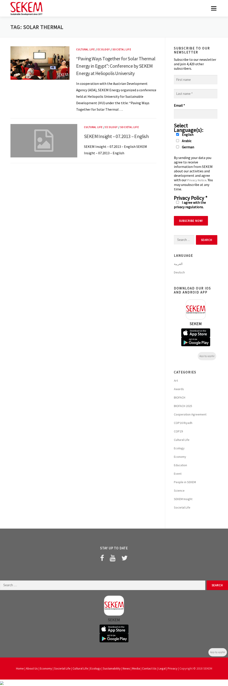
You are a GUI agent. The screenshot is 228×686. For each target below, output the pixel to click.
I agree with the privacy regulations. (190, 204)
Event (177, 474)
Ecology (104, 49)
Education (180, 465)
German (187, 147)
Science (179, 491)
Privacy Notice (196, 180)
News (126, 668)
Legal (162, 668)
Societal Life (121, 49)
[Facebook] (102, 558)
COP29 (178, 431)
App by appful (207, 356)
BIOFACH (179, 397)
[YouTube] (113, 558)
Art (176, 381)
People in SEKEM (185, 482)
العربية (178, 264)
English (187, 134)
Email (179, 105)
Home (20, 668)
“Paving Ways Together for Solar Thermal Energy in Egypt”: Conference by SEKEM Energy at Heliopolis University (115, 65)
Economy (180, 457)
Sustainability (112, 668)
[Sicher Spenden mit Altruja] (2, 682)
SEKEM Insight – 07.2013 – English (116, 136)
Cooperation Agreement (190, 414)
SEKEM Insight (183, 499)
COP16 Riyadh (183, 423)
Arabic (186, 140)
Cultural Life (85, 49)
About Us (32, 668)
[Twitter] (124, 558)
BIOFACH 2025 (183, 406)
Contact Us (149, 668)
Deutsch (179, 272)
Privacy (172, 668)
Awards (179, 389)
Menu (214, 8)
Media (136, 668)
